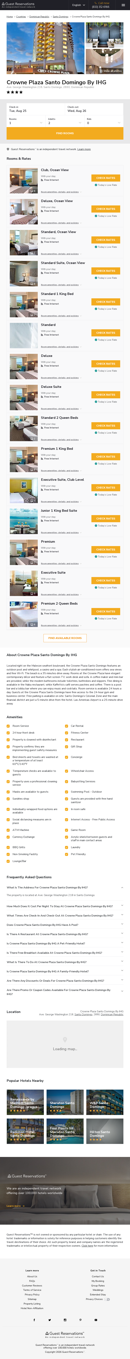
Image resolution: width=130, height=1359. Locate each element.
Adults (51, 119)
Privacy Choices (94, 1299)
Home (10, 16)
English (76, 5)
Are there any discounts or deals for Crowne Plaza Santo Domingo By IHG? (55, 981)
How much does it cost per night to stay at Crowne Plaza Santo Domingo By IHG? (60, 906)
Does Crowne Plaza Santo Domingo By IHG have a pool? (42, 925)
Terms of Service (32, 1290)
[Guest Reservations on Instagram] (65, 1320)
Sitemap (32, 1299)
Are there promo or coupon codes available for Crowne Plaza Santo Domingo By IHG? (58, 992)
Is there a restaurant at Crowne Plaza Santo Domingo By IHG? (47, 934)
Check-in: (14, 107)
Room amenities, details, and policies (60, 192)
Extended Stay (98, 1294)
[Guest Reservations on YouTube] (95, 1320)
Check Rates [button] (105, 178)
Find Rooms (65, 133)
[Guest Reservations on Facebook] (36, 1320)
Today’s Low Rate (107, 185)
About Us (32, 1276)
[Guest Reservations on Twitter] (50, 1320)
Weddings (98, 1290)
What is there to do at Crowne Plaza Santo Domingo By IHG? (46, 962)
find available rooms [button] (65, 638)
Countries (21, 16)
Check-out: (73, 107)
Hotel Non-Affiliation (32, 1308)
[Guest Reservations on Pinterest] (81, 1320)
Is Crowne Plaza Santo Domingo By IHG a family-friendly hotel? (48, 971)
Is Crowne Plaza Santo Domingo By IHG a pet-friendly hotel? (46, 943)
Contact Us (98, 1276)
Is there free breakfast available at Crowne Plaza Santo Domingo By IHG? (54, 953)
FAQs (32, 1281)
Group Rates (98, 1285)
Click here (87, 1246)
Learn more (84, 149)
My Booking (98, 1281)
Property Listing (32, 1303)
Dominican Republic (39, 16)
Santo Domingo (60, 16)
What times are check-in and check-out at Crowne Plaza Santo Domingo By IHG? (60, 916)
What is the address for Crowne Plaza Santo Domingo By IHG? (47, 887)
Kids (89, 119)
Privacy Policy (32, 1294)
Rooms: (13, 119)
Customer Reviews (32, 1285)
